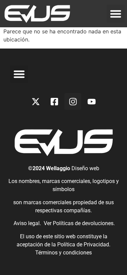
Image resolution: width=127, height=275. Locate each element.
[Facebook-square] (54, 101)
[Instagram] (72, 101)
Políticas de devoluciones (83, 223)
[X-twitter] (35, 101)
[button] (116, 14)
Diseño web (85, 168)
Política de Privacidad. (83, 244)
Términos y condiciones (63, 252)
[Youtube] (91, 101)
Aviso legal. (26, 223)
